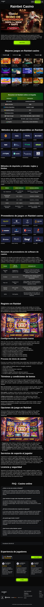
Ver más (22, 579)
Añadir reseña (36, 557)
